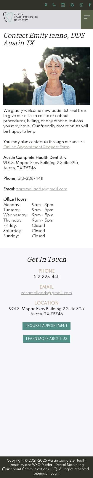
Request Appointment (46, 326)
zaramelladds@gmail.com (41, 189)
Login (54, 473)
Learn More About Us (46, 339)
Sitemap (41, 473)
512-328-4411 (46, 277)
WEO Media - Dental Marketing (58, 465)
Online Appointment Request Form (36, 147)
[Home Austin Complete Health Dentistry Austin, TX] (37, 17)
